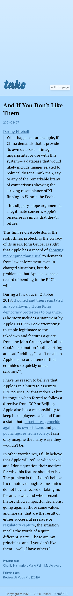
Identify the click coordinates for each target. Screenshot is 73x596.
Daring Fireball (16, 131)
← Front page (60, 87)
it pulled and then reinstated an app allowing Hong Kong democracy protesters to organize (33, 306)
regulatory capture (19, 525)
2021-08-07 (11, 122)
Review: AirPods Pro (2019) (21, 575)
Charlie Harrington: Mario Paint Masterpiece (32, 563)
